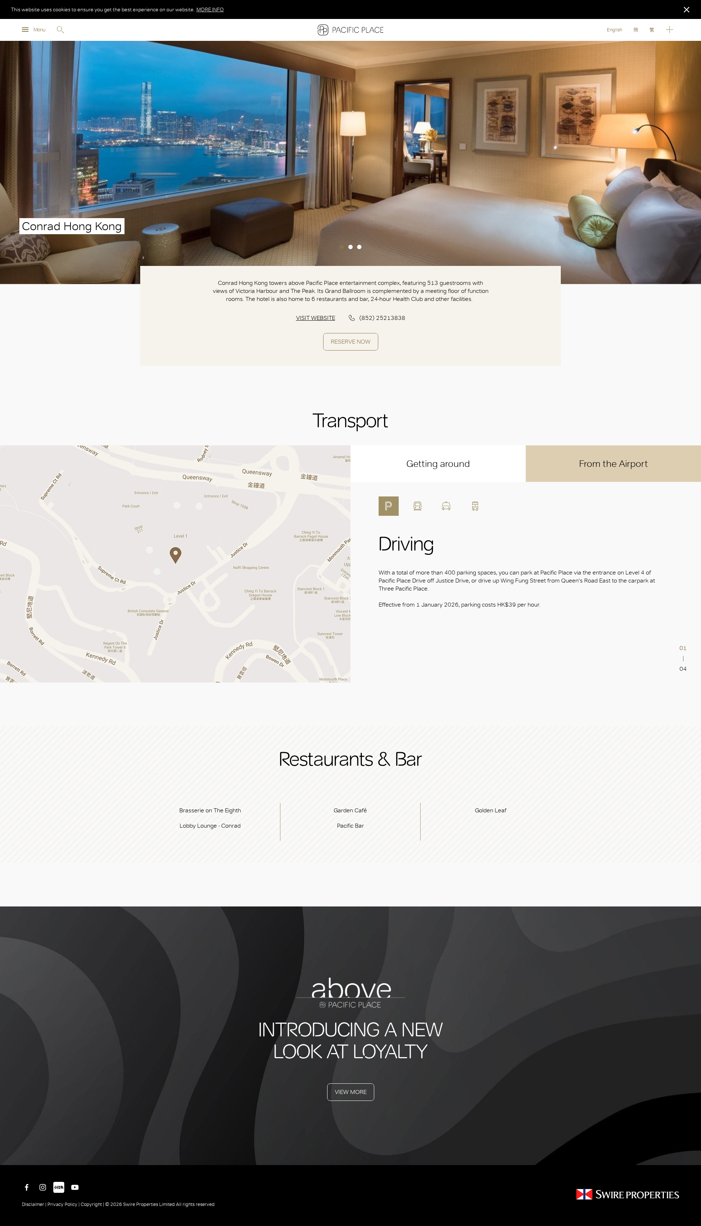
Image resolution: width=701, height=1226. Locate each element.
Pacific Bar (350, 825)
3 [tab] (359, 247)
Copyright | (92, 1204)
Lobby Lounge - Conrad (210, 825)
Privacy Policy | (63, 1204)
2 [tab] (350, 247)
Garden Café (350, 810)
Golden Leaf (490, 810)
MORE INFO (210, 9)
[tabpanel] (350, 162)
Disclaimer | (34, 1204)
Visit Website (315, 317)
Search (60, 30)
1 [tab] (341, 247)
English (614, 29)
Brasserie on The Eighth (210, 810)
